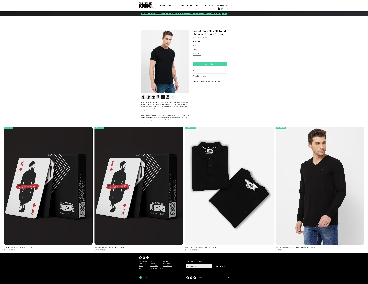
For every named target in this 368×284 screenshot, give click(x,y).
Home (143, 23)
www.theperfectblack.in (209, 278)
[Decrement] (194, 57)
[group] (184, 189)
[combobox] (210, 50)
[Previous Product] (1, 186)
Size (194, 46)
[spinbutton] (197, 57)
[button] (219, 8)
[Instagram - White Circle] (147, 258)
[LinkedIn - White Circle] (144, 258)
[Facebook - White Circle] (140, 258)
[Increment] (200, 57)
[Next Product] (367, 186)
